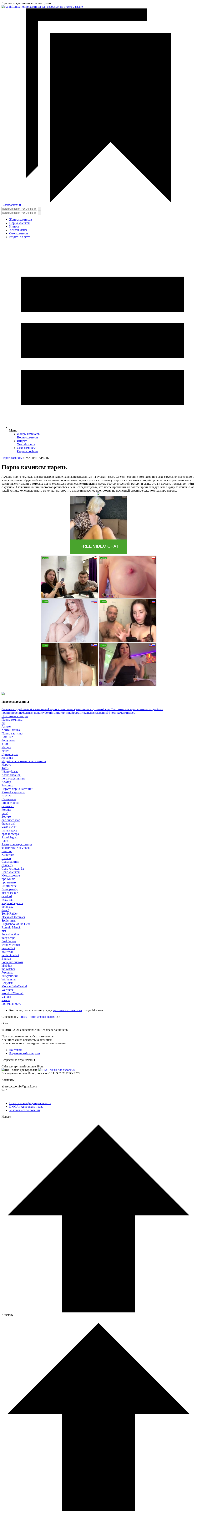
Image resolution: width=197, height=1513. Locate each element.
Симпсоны (9, 799)
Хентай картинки (13, 792)
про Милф (8, 879)
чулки (124, 712)
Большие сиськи (12, 962)
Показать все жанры (15, 716)
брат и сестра (10, 834)
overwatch (8, 806)
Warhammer (9, 979)
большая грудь (11, 709)
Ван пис (7, 851)
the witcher (8, 969)
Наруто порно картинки (17, 788)
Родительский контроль (24, 1053)
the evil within (10, 934)
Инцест (14, 226)
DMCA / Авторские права (26, 1106)
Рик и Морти (10, 802)
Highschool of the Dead (16, 924)
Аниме (6, 726)
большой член (29, 709)
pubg (5, 813)
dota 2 (5, 910)
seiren (148, 709)
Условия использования (24, 1110)
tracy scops (8, 937)
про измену (9, 882)
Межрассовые (11, 875)
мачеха (6, 1000)
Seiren (5, 750)
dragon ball (8, 823)
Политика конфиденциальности (30, 1103)
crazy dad (7, 899)
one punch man (11, 820)
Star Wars (7, 951)
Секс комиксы (18, 233)
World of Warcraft (12, 993)
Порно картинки (12, 733)
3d (3, 723)
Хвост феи (8, 854)
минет (80, 709)
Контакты (15, 1049)
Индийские (9, 885)
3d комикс (113, 712)
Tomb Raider (10, 913)
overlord (7, 896)
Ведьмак (7, 982)
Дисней (7, 795)
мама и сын (9, 827)
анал (87, 709)
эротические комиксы (16, 847)
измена (43, 709)
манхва (6, 996)
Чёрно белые (10, 771)
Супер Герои (10, 754)
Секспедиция (10, 861)
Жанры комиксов (20, 219)
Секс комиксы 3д (13, 868)
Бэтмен (6, 858)
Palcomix (7, 785)
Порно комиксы (19, 223)
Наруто (6, 764)
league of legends (12, 903)
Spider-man (9, 920)
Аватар (6, 782)
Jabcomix (7, 757)
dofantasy (7, 906)
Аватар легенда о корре (17, 844)
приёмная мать (11, 1003)
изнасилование (97, 712)
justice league (10, 892)
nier (4, 931)
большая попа (31, 712)
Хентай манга (18, 230)
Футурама (8, 740)
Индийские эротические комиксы (24, 761)
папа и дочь (9, 830)
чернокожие (137, 709)
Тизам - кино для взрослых (37, 1016)
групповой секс (100, 709)
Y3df (5, 743)
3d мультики (10, 976)
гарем (131, 712)
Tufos (5, 768)
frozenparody (10, 889)
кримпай (67, 712)
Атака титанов (11, 775)
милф (72, 709)
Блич (5, 840)
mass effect (8, 948)
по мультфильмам (13, 778)
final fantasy (9, 941)
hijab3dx (7, 965)
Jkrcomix (7, 972)
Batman (6, 958)
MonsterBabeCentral (14, 986)
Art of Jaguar (10, 837)
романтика (80, 712)
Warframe (7, 989)
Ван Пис (7, 737)
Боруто (6, 816)
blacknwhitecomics (13, 917)
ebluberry (7, 865)
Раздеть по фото (19, 236)
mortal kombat (10, 955)
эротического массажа (67, 1010)
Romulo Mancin (11, 927)
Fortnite (6, 809)
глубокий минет (51, 712)
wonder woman (11, 944)
